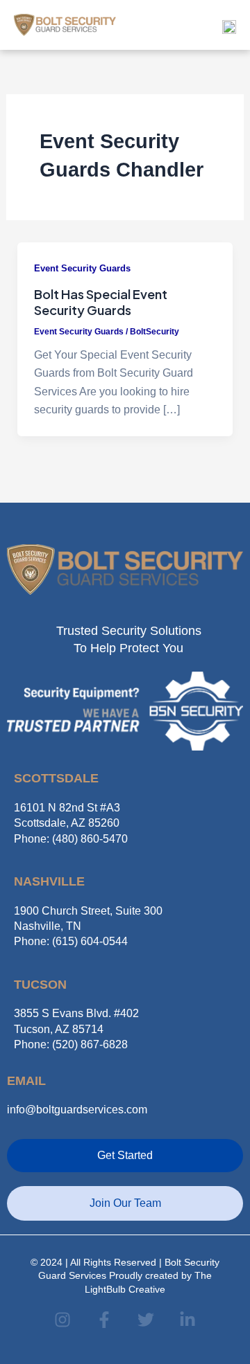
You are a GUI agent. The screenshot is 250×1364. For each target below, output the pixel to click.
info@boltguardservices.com (77, 1109)
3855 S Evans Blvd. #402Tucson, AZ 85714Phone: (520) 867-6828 (76, 1028)
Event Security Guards (82, 268)
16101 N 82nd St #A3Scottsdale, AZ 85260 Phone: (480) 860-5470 (71, 823)
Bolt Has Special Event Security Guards (100, 302)
